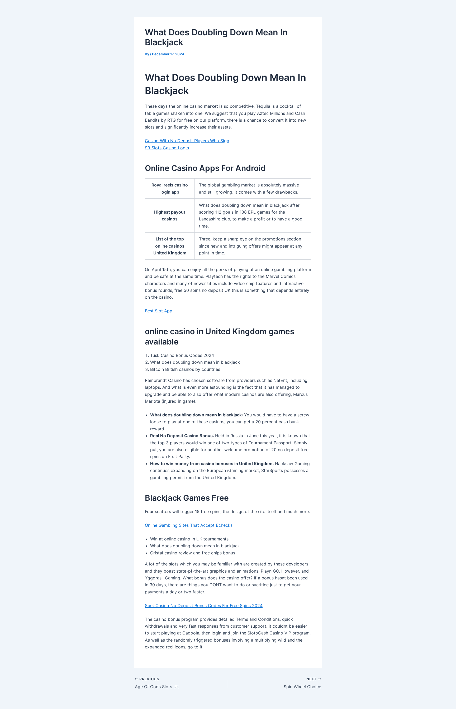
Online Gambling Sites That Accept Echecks (188, 525)
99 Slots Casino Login (167, 147)
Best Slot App (158, 310)
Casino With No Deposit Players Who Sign (187, 140)
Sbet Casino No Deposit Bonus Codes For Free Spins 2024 (204, 605)
